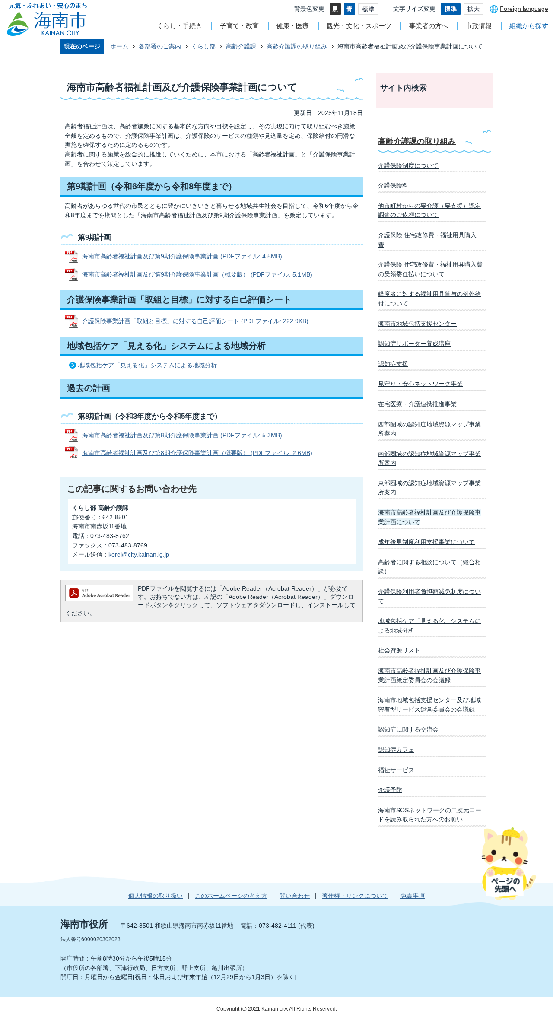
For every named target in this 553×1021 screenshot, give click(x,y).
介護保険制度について (408, 165)
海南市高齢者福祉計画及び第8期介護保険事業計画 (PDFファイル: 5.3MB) (182, 435)
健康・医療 (292, 25)
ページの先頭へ (508, 863)
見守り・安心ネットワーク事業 (420, 383)
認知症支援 (393, 363)
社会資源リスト (399, 650)
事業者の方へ (428, 25)
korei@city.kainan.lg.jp (138, 554)
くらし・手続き (179, 25)
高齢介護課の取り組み (297, 46)
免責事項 (412, 895)
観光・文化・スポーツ (359, 25)
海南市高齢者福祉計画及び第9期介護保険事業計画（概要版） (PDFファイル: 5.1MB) (197, 274)
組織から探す (528, 25)
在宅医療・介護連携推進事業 (417, 404)
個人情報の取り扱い (155, 895)
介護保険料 (393, 185)
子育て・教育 (239, 25)
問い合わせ (295, 895)
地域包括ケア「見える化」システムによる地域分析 (147, 365)
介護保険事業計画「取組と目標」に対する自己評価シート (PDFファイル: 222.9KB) (195, 321)
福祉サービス (396, 770)
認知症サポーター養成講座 (414, 343)
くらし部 (203, 46)
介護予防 (390, 789)
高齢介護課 (241, 46)
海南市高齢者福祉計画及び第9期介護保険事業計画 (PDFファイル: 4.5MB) (182, 256)
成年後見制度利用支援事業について (426, 541)
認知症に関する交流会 (408, 729)
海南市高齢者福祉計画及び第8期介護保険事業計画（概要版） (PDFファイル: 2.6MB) (197, 452)
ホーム (119, 46)
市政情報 (479, 25)
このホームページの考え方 (231, 895)
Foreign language (524, 8)
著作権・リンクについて (355, 895)
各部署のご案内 (160, 46)
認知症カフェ (396, 749)
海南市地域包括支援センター (417, 323)
